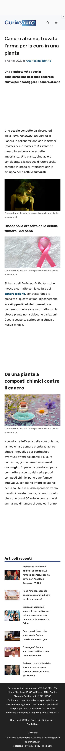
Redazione (17, 745)
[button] (48, 22)
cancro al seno (15, 293)
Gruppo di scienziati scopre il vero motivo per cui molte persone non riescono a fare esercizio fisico (36, 615)
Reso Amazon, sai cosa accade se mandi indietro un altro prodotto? (36, 595)
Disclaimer (47, 745)
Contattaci (32, 724)
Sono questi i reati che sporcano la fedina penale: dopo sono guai (35, 635)
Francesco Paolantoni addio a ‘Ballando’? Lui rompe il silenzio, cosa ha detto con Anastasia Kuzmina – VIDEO (36, 574)
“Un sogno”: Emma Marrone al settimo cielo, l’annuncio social (36, 651)
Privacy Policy (32, 745)
